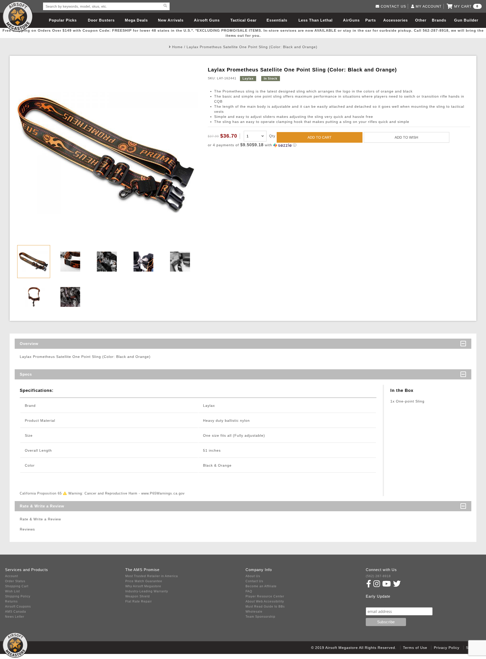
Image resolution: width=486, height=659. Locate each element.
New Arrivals (171, 20)
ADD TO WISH (406, 137)
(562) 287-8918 (378, 576)
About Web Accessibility (265, 601)
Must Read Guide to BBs (265, 606)
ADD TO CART (320, 137)
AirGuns (351, 20)
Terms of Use (415, 648)
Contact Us (254, 581)
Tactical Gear (243, 20)
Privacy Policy (446, 648)
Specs (26, 374)
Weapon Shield (137, 596)
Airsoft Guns (207, 20)
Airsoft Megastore (18, 16)
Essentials (277, 20)
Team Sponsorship (260, 616)
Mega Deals (136, 20)
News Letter (14, 616)
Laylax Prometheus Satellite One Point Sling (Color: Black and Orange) (252, 47)
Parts (370, 20)
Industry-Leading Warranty (146, 591)
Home (177, 47)
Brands (439, 20)
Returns (11, 601)
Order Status (15, 581)
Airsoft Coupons (18, 606)
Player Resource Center (265, 596)
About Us (253, 576)
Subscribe (377, 602)
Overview (29, 343)
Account (11, 576)
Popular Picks (63, 20)
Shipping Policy (17, 596)
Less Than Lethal (315, 20)
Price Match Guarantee (143, 581)
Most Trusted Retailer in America (151, 576)
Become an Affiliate (261, 586)
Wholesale (254, 611)
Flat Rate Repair (138, 601)
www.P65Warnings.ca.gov (163, 493)
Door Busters (101, 20)
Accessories (395, 20)
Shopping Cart (16, 586)
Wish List (12, 591)
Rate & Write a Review (42, 506)
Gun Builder (466, 20)
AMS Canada (15, 611)
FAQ (249, 591)
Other (421, 20)
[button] (339, 145)
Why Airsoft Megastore (143, 586)
